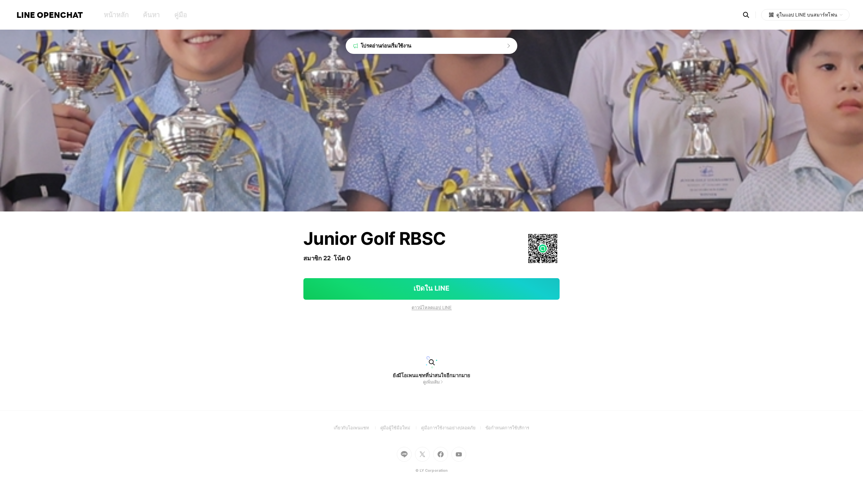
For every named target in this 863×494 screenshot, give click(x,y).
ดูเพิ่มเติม (431, 382)
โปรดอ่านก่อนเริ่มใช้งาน (386, 45)
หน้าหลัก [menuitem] (116, 15)
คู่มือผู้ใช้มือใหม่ (400, 427)
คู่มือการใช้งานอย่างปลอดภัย (453, 427)
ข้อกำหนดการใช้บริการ (507, 427)
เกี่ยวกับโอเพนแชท (357, 427)
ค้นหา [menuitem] (151, 15)
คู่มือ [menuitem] (180, 15)
